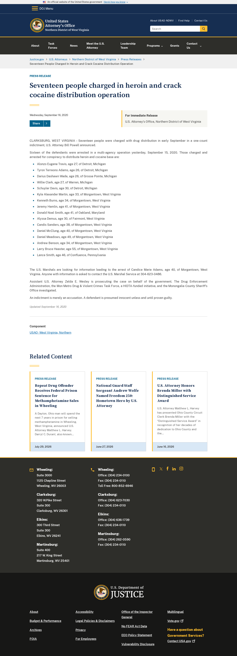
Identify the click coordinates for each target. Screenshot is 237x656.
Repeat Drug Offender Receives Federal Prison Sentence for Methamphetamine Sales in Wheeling (57, 395)
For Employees (86, 639)
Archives (36, 630)
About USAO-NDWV (162, 20)
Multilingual (175, 612)
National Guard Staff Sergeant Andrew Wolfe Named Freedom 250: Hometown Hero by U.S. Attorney (117, 395)
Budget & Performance (45, 621)
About (34, 612)
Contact (179, 641)
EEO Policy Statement (136, 635)
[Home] (60, 32)
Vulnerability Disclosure (137, 644)
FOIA (33, 639)
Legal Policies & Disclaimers (95, 621)
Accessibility (85, 612)
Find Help (184, 20)
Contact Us (200, 20)
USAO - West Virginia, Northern (50, 332)
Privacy (81, 630)
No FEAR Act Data (134, 626)
